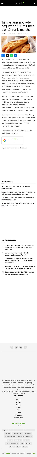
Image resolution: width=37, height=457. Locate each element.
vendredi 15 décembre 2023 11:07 (19, 34)
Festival (26, 440)
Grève (25, 446)
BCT (26, 430)
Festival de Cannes (12, 443)
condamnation (17, 433)
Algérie (5, 430)
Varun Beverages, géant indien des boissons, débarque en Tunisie (17, 254)
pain (15, 148)
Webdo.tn (9, 453)
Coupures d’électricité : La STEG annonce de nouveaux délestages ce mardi (19, 273)
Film (22, 443)
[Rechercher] (35, 3)
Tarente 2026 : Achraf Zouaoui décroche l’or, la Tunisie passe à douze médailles (17, 204)
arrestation (18, 430)
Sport (18, 410)
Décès (10, 440)
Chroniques (18, 415)
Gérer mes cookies (18, 423)
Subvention (22, 148)
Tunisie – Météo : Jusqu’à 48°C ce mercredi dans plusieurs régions (16, 187)
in (15, 55)
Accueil (18, 400)
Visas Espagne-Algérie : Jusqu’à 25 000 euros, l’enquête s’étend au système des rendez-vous (19, 261)
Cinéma (7, 433)
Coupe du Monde (10, 436)
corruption (27, 433)
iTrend (33, 453)
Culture (18, 412)
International (18, 417)
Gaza (18, 446)
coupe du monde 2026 (25, 436)
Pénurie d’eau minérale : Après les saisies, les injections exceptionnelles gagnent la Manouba (19, 247)
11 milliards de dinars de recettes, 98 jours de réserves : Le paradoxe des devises (18, 198)
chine (32, 430)
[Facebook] (11, 347)
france (12, 446)
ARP (11, 430)
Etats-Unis (18, 440)
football (28, 443)
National (18, 402)
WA (11, 55)
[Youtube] (20, 347)
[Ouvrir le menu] (2, 3)
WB (5, 34)
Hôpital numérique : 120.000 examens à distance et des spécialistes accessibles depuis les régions (18, 193)
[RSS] (25, 347)
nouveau (9, 148)
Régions (18, 407)
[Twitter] (16, 347)
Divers (18, 405)
